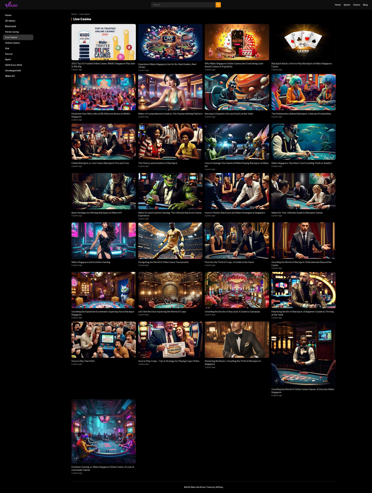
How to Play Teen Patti (82, 360)
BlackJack (10, 26)
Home (338, 4)
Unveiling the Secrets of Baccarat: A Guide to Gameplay (232, 311)
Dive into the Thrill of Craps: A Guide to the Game (229, 262)
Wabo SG (10, 76)
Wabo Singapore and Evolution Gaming (90, 262)
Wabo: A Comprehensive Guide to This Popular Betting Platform (170, 113)
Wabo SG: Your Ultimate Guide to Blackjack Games (297, 212)
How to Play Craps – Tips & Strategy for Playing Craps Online (168, 360)
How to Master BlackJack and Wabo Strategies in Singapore (235, 212)
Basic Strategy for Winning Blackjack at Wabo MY (96, 212)
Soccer (9, 53)
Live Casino (11, 37)
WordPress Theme (204, 487)
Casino (356, 4)
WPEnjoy (219, 487)
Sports (347, 4)
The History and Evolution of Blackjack (157, 163)
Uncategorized (13, 70)
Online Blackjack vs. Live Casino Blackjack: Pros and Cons (100, 163)
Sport (8, 59)
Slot (7, 48)
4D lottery (10, 20)
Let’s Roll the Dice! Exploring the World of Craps (162, 311)
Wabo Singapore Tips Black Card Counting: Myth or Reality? (301, 163)
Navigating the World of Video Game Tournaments (163, 262)
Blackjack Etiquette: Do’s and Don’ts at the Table (229, 113)
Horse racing (12, 31)
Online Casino (12, 42)
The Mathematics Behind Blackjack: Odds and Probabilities (301, 113)
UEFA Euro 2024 (13, 65)
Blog (365, 4)
